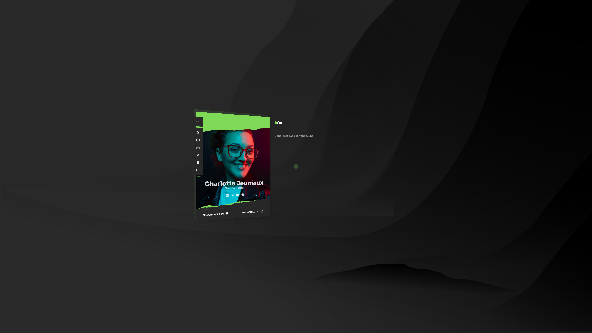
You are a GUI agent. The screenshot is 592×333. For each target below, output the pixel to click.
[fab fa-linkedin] (227, 195)
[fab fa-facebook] (242, 195)
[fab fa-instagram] (232, 195)
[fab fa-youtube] (237, 195)
